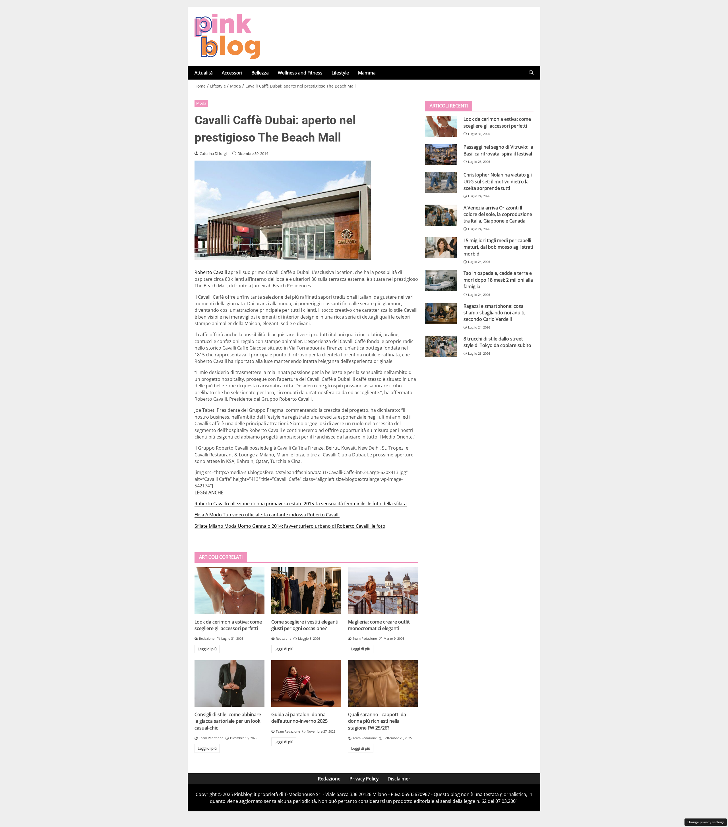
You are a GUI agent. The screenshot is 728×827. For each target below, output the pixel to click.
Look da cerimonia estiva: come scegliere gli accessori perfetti (228, 625)
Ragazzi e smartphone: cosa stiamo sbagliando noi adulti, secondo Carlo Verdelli (495, 312)
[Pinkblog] (227, 36)
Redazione (329, 779)
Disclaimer (399, 779)
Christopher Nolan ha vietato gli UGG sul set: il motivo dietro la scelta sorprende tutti (498, 181)
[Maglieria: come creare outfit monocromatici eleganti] (383, 590)
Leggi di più (207, 648)
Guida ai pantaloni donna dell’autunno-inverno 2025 (299, 717)
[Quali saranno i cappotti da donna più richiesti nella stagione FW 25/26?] (383, 683)
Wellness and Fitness (300, 73)
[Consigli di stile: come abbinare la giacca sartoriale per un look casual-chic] (229, 683)
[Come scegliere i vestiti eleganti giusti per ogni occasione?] (306, 590)
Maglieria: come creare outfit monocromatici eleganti (379, 625)
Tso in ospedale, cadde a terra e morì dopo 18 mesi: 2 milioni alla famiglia (498, 280)
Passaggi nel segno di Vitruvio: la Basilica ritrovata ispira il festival (498, 150)
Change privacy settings (706, 822)
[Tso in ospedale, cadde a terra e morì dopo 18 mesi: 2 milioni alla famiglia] (441, 280)
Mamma (367, 73)
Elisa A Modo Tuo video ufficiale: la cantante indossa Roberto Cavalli (267, 515)
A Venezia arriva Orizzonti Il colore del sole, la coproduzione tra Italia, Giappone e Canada (498, 214)
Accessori (232, 73)
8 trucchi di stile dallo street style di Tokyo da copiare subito (497, 342)
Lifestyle (340, 73)
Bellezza (260, 73)
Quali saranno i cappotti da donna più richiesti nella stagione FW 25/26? (377, 721)
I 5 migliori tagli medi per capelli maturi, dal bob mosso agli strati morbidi (498, 247)
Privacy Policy (364, 779)
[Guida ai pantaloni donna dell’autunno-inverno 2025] (306, 683)
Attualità (204, 73)
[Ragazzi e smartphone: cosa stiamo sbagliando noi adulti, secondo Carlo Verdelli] (441, 313)
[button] (531, 72)
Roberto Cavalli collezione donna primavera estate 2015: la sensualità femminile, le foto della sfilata (301, 503)
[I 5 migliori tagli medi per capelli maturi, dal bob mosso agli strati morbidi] (441, 247)
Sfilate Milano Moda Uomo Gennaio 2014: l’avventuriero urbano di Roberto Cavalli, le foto (290, 526)
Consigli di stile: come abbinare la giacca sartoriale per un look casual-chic (228, 721)
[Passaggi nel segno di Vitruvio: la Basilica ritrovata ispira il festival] (441, 154)
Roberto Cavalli (211, 272)
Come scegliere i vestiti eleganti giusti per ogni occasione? (304, 625)
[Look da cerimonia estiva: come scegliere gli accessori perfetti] (229, 590)
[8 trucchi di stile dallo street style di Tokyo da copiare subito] (441, 346)
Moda (201, 103)
